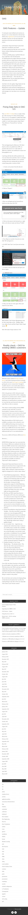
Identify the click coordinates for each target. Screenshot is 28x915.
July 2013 (4, 714)
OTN (3, 871)
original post (11, 36)
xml (3, 901)
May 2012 (4, 731)
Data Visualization (16, 23)
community (4, 809)
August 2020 (5, 654)
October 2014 (5, 694)
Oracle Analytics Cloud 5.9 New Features (9, 605)
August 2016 (4, 676)
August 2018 (4, 666)
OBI (24, 23)
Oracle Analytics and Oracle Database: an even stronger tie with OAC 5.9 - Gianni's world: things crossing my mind (14, 630)
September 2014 (5, 696)
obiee (14, 25)
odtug (3, 861)
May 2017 (4, 669)
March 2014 (4, 701)
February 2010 (5, 749)
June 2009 (4, 766)
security (3, 884)
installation (4, 834)
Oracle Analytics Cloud (7, 866)
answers (4, 796)
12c (3, 340)
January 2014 (5, 706)
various (3, 896)
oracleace (4, 869)
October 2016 (5, 674)
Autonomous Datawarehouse (8, 801)
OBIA (3, 856)
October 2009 (5, 756)
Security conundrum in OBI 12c (13, 634)
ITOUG (3, 836)
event (3, 829)
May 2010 (4, 744)
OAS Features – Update (14, 28)
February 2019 (5, 664)
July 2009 (4, 764)
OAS (22, 23)
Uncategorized (5, 891)
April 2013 (4, 716)
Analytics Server (7, 23)
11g (2, 784)
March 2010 (4, 746)
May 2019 (4, 661)
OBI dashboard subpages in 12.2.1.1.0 (16, 639)
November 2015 (5, 689)
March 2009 (4, 774)
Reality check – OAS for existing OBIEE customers (14, 346)
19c (2, 789)
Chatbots (4, 806)
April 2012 (4, 734)
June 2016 (4, 681)
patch (3, 874)
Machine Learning (6, 841)
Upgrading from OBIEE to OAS (9, 609)
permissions (4, 876)
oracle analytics (5, 864)
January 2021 (5, 651)
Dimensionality (18, 909)
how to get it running (18, 382)
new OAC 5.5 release (9, 114)
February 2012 (5, 739)
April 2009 (4, 771)
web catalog (4, 899)
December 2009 (5, 754)
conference (4, 811)
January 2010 (5, 751)
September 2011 (5, 741)
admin (3, 791)
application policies (6, 799)
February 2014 (5, 704)
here (24, 435)
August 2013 (4, 711)
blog (3, 804)
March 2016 (4, 686)
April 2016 (4, 684)
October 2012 (5, 721)
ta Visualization (5, 889)
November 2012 (5, 719)
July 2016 (4, 679)
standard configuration (7, 886)
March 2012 (4, 736)
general (3, 831)
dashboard (4, 814)
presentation (4, 879)
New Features (5, 846)
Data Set (13, 104)
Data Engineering (5, 819)
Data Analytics (5, 816)
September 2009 (5, 759)
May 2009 (4, 769)
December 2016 (5, 671)
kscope (3, 839)
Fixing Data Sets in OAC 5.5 (14, 108)
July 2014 (4, 699)
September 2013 (5, 709)
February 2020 (5, 656)
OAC (3, 849)
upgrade (4, 894)
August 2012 (4, 726)
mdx (3, 844)
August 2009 (5, 761)
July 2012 (4, 729)
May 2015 (4, 691)
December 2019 (5, 659)
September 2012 (5, 724)
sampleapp (4, 881)
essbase (3, 826)
